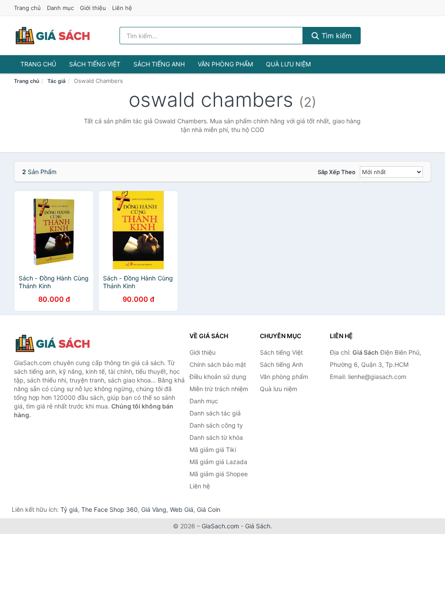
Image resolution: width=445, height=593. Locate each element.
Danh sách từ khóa (216, 437)
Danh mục (60, 7)
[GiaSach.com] (52, 35)
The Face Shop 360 (109, 509)
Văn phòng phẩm (225, 64)
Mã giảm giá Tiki (212, 449)
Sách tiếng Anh (159, 64)
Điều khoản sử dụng (217, 376)
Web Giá (181, 509)
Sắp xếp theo (336, 171)
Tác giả (56, 81)
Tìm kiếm (335, 35)
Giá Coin (208, 509)
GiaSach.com (220, 526)
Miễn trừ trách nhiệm (218, 388)
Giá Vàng (153, 509)
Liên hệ (122, 7)
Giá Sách (257, 526)
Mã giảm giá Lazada (218, 461)
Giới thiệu (93, 7)
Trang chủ (27, 7)
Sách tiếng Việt (94, 64)
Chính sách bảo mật (217, 364)
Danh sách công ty (216, 425)
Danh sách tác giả (215, 413)
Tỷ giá (69, 509)
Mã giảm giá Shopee (218, 474)
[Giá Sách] (57, 343)
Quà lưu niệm (288, 64)
